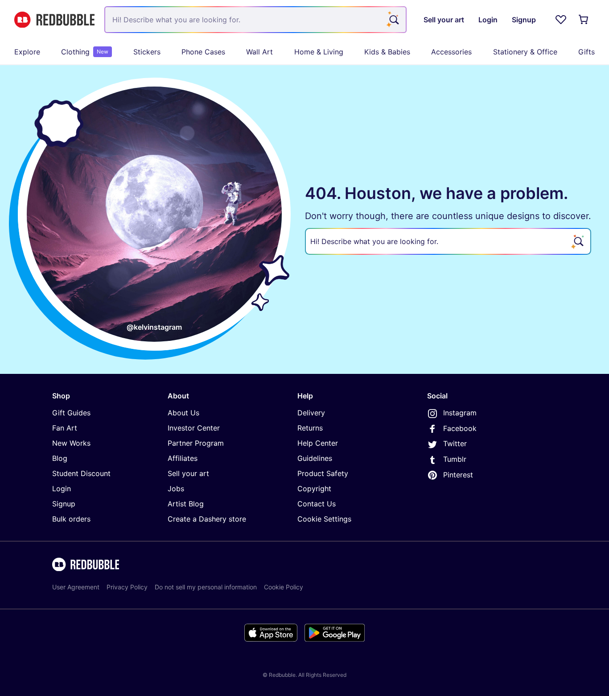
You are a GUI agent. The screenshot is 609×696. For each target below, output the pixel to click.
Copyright (314, 488)
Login (61, 488)
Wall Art (259, 51)
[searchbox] (448, 241)
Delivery (311, 412)
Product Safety (322, 473)
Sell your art (188, 473)
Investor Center (194, 427)
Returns (310, 427)
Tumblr (454, 459)
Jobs (176, 488)
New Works (71, 443)
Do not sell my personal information (206, 587)
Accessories (451, 51)
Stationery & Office (525, 51)
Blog (59, 458)
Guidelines (314, 458)
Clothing (84, 51)
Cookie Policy (283, 587)
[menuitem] (27, 51)
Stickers (146, 51)
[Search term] (393, 20)
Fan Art (64, 427)
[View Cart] (584, 19)
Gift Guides (71, 412)
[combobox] (255, 19)
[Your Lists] (561, 19)
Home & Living (318, 51)
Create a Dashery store (207, 518)
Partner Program (196, 443)
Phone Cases (203, 51)
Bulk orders (71, 518)
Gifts (586, 51)
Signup (63, 503)
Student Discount (81, 473)
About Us (183, 412)
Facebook (460, 428)
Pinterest (458, 474)
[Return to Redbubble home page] (54, 20)
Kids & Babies (387, 51)
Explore (27, 51)
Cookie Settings (324, 519)
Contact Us (316, 503)
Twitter (455, 443)
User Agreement (75, 587)
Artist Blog (186, 503)
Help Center (317, 443)
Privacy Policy (127, 587)
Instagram (460, 412)
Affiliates (183, 458)
